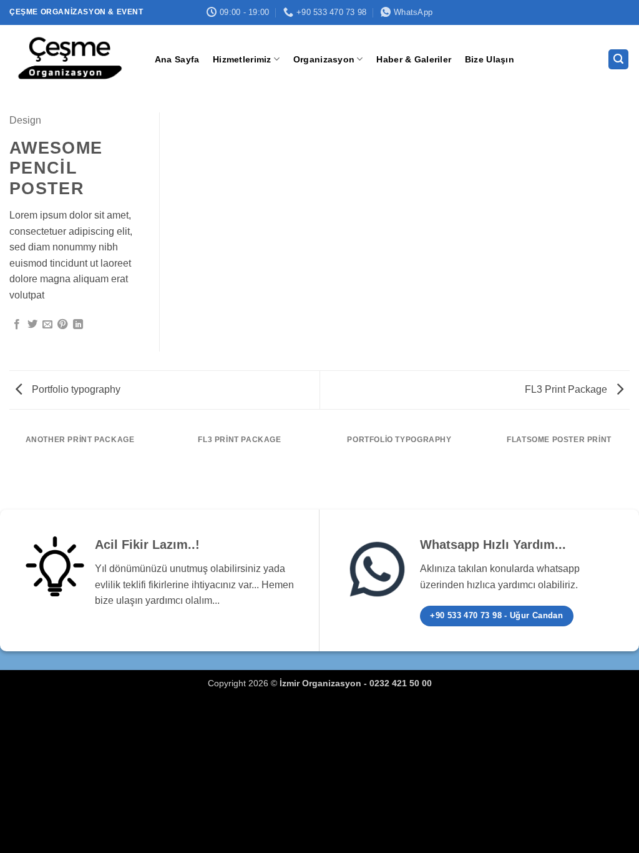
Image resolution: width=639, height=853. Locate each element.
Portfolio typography (74, 389)
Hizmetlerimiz (242, 59)
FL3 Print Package (567, 389)
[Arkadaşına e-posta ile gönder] (47, 324)
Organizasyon (323, 59)
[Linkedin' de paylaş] (78, 324)
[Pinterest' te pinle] (62, 324)
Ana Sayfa (177, 59)
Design (25, 120)
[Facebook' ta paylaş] (17, 324)
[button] (618, 59)
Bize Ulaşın (489, 59)
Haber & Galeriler (413, 59)
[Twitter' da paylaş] (32, 324)
